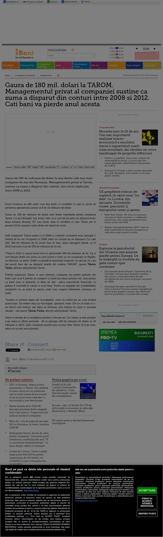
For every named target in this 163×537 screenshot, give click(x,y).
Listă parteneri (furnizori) (86, 501)
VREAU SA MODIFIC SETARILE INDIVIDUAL (147, 502)
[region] (81, 501)
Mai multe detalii (31, 491)
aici (27, 516)
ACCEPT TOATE (147, 490)
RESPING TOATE (147, 513)
